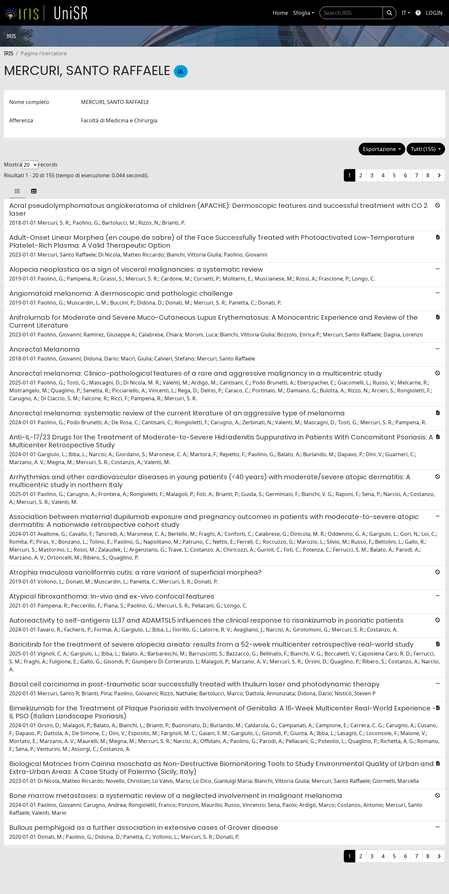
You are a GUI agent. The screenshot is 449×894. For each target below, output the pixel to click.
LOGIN (434, 12)
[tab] (17, 191)
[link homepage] (24, 13)
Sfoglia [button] (301, 12)
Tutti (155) (424, 149)
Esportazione (380, 149)
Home (280, 12)
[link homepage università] (71, 13)
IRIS (8, 53)
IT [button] (404, 12)
